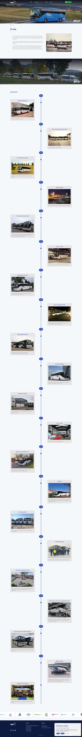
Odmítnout (62, 733)
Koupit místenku (68, 2)
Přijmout (58, 733)
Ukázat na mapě (28, 730)
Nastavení (67, 733)
